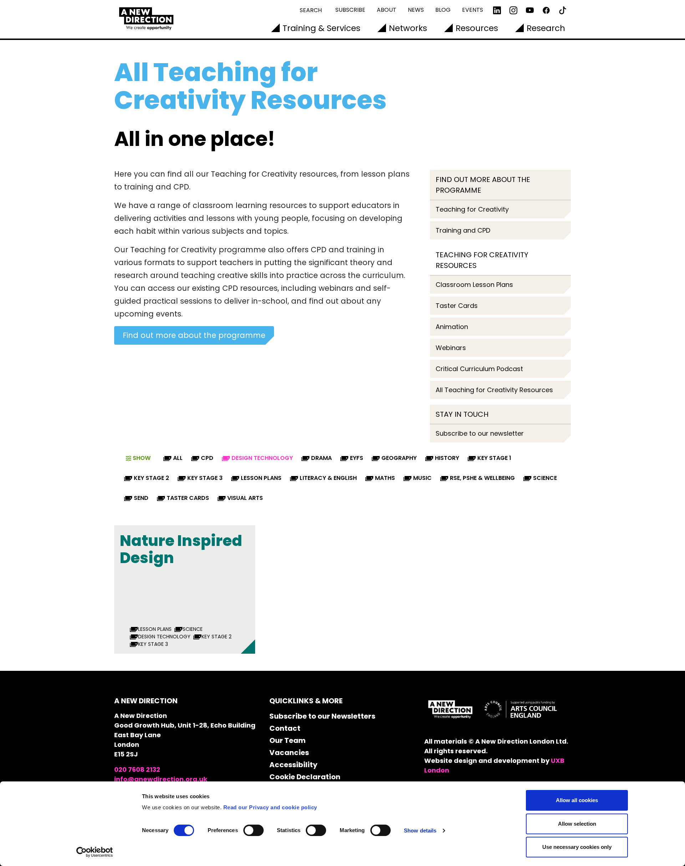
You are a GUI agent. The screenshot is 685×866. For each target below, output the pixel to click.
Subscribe (350, 10)
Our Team (287, 740)
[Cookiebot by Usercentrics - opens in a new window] (95, 852)
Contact (284, 728)
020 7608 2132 (137, 769)
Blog (443, 10)
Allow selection (577, 824)
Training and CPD (463, 230)
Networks (408, 28)
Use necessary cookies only (577, 847)
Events (472, 10)
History (447, 458)
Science (545, 478)
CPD (207, 458)
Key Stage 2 (151, 478)
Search (311, 10)
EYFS (356, 458)
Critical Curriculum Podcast (479, 368)
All (178, 458)
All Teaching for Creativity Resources (494, 389)
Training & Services (321, 28)
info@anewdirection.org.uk (160, 779)
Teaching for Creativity (472, 209)
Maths (385, 478)
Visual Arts (245, 498)
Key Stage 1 (494, 458)
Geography (399, 458)
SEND (141, 498)
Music (422, 478)
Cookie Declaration (304, 777)
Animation (452, 326)
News (416, 10)
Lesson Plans (261, 478)
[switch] (253, 830)
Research (546, 28)
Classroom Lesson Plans (474, 284)
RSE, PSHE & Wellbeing (482, 478)
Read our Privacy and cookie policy (270, 807)
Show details (420, 830)
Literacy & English (328, 478)
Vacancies (289, 753)
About (386, 10)
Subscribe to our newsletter (480, 433)
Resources (477, 28)
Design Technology (262, 458)
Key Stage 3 (205, 478)
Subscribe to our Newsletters (322, 716)
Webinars (451, 347)
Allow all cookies (577, 800)
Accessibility (293, 765)
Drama (321, 458)
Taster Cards (457, 305)
